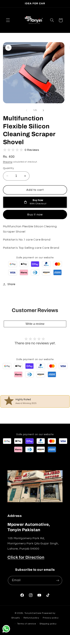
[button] (8, 20)
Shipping (7, 162)
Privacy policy (50, 618)
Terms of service (26, 624)
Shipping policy (48, 624)
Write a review (35, 323)
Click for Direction (25, 557)
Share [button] (11, 284)
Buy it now (35, 214)
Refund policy (31, 618)
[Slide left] (26, 110)
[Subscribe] (57, 580)
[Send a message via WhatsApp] (6, 628)
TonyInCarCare (32, 613)
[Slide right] (43, 110)
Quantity (8, 168)
